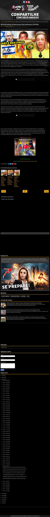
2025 (3, 377)
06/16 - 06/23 (6, 433)
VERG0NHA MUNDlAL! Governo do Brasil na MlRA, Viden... (15, 476)
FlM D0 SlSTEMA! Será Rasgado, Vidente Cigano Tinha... (14, 478)
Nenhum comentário (9, 26)
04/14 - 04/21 (5, 450)
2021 (3, 497)
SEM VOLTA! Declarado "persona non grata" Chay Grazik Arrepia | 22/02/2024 (20, 24)
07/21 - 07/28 (6, 424)
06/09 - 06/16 (6, 435)
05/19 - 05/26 (6, 441)
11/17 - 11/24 (5, 391)
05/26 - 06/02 (6, 439)
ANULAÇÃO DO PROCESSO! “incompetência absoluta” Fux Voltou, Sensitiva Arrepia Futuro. (25, 317)
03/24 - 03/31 (6, 456)
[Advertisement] (25, 244)
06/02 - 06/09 (6, 437)
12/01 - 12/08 (5, 388)
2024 (3, 379)
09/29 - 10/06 (6, 405)
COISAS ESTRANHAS (5, 296)
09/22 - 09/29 (6, 407)
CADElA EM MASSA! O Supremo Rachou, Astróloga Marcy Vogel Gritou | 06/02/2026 (23, 259)
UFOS (28, 296)
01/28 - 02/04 (6, 485)
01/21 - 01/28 (5, 486)
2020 (3, 499)
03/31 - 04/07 (6, 454)
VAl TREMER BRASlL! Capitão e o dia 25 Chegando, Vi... (14, 474)
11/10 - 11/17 (5, 393)
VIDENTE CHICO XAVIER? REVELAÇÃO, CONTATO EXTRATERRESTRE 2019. (23, 310)
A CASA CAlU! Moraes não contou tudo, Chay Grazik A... (14, 472)
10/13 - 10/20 (5, 401)
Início (2, 21)
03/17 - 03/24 (6, 458)
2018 (3, 502)
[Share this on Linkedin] (15, 164)
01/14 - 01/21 (5, 488)
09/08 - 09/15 (6, 410)
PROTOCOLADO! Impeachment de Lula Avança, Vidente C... (15, 469)
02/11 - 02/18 (5, 481)
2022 (3, 495)
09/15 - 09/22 (6, 408)
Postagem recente (3, 191)
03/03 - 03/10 (6, 462)
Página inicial (25, 191)
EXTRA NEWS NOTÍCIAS (9, 21)
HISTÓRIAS (23, 296)
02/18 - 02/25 (6, 465)
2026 (3, 375)
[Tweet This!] (10, 164)
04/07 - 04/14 (6, 452)
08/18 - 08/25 (6, 416)
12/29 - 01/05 (6, 380)
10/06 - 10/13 (5, 403)
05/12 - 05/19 (6, 443)
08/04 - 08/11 (6, 420)
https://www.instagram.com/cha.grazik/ (29, 161)
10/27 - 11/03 (5, 397)
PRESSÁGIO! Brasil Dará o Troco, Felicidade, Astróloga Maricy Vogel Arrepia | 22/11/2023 (10, 180)
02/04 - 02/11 (6, 483)
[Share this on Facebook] (9, 164)
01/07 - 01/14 (5, 490)
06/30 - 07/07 (6, 429)
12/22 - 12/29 (5, 382)
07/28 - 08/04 (6, 422)
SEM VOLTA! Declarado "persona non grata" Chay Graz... (14, 470)
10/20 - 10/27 (6, 399)
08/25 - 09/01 (6, 414)
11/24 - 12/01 (5, 389)
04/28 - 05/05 (6, 446)
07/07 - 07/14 (6, 427)
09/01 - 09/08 (6, 412)
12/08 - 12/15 (5, 386)
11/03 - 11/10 (5, 395)
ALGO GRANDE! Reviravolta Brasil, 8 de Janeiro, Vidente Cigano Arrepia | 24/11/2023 (3, 181)
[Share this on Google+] (12, 164)
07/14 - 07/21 (5, 425)
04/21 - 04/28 (6, 448)
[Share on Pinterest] (14, 164)
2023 (3, 493)
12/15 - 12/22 (5, 384)
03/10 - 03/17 (6, 460)
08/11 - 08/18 (5, 418)
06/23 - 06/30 (6, 431)
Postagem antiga (46, 191)
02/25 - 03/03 (6, 463)
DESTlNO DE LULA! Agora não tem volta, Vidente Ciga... (14, 467)
